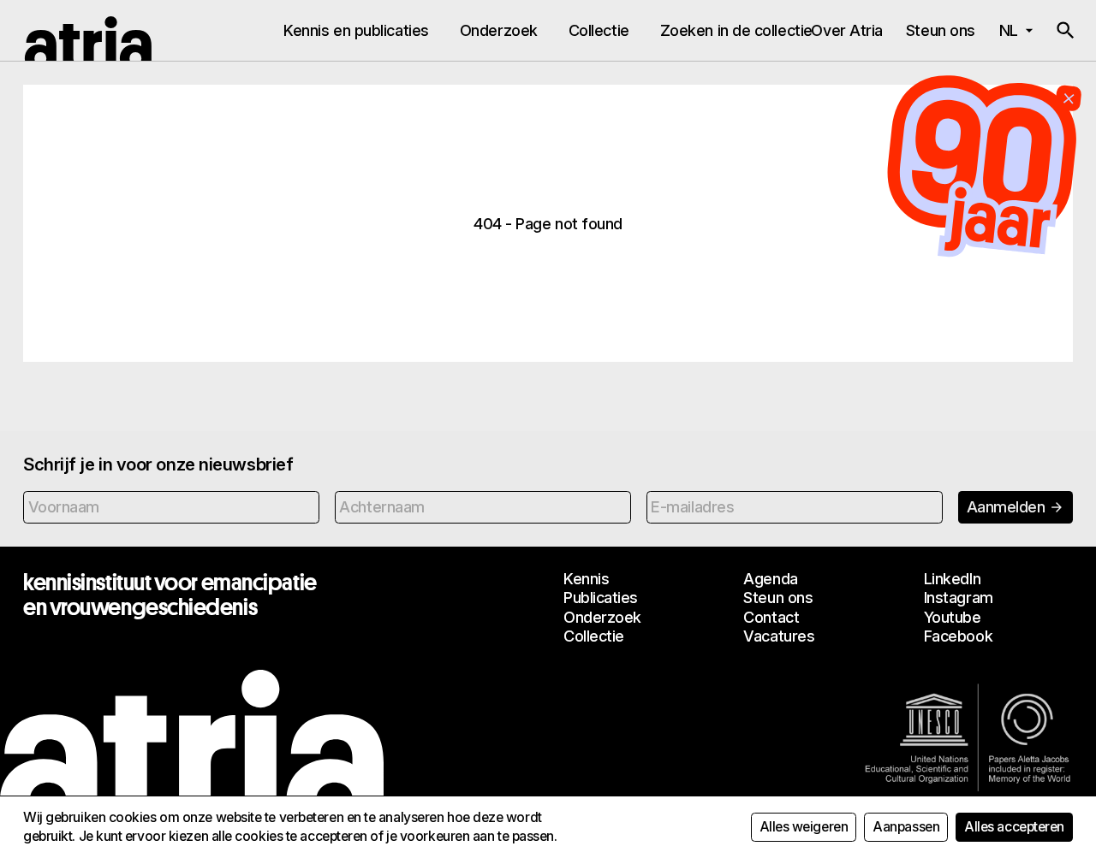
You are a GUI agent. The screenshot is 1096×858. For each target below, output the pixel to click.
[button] (1065, 30)
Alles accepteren (1014, 827)
